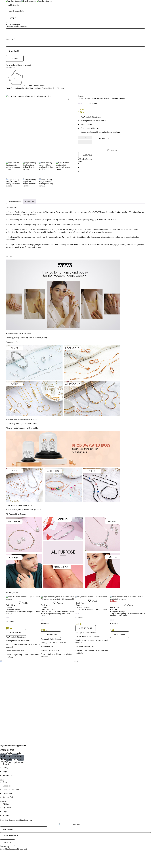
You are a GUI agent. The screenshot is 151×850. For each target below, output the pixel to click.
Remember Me (14, 51)
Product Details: (14, 212)
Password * (10, 39)
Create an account (24, 65)
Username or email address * (16, 27)
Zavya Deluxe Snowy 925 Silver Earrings (56, 609)
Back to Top (4, 847)
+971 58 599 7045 (7, 750)
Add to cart (102, 139)
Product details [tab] (15, 201)
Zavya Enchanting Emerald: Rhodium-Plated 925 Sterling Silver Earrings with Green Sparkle (22, 613)
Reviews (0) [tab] (29, 201)
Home (8, 88)
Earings (14, 88)
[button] (69, 99)
